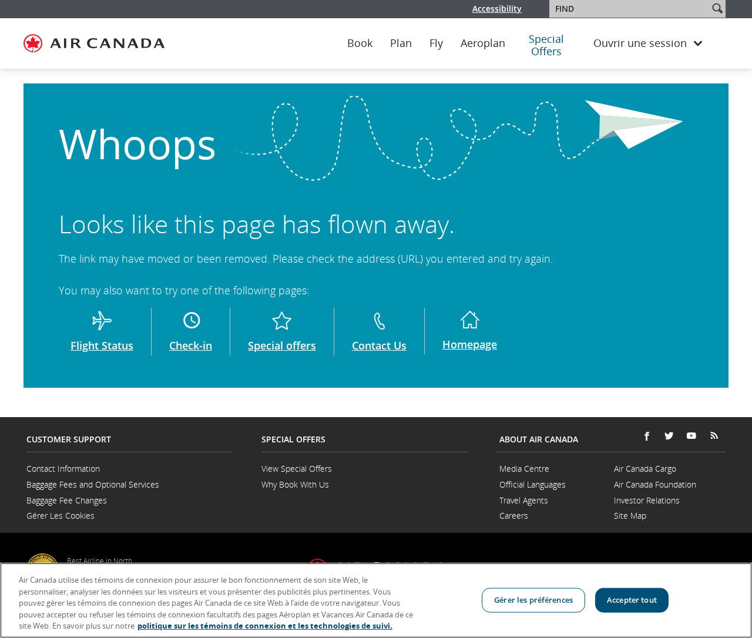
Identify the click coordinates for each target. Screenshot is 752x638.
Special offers (282, 345)
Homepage (469, 344)
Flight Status (101, 345)
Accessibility (497, 8)
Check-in (190, 345)
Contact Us (379, 345)
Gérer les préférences (533, 600)
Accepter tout (632, 600)
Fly (436, 43)
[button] (717, 8)
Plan (401, 43)
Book (359, 43)
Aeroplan (483, 43)
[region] (376, 600)
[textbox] (630, 9)
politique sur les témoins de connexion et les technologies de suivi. (264, 625)
